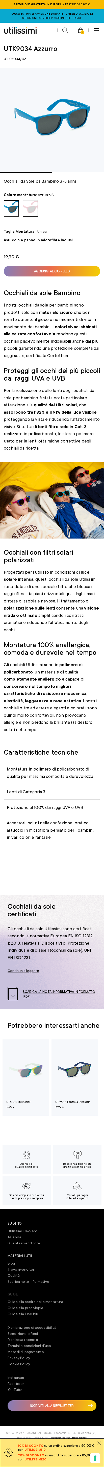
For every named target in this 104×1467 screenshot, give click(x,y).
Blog (11, 1263)
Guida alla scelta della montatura (35, 1302)
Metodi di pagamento (26, 1352)
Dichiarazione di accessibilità (32, 1327)
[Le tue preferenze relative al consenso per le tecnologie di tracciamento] (95, 1458)
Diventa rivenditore (24, 1243)
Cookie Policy (19, 1364)
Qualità (14, 1275)
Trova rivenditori (21, 1269)
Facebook (16, 1384)
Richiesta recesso (23, 1340)
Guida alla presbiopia (25, 1308)
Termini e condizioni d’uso (29, 1346)
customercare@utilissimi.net (69, 1437)
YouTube (15, 1390)
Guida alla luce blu (23, 1314)
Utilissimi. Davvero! (23, 1231)
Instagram (16, 1378)
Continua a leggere (23, 971)
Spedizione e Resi (23, 1334)
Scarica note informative (28, 1281)
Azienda (14, 1237)
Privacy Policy (19, 1358)
